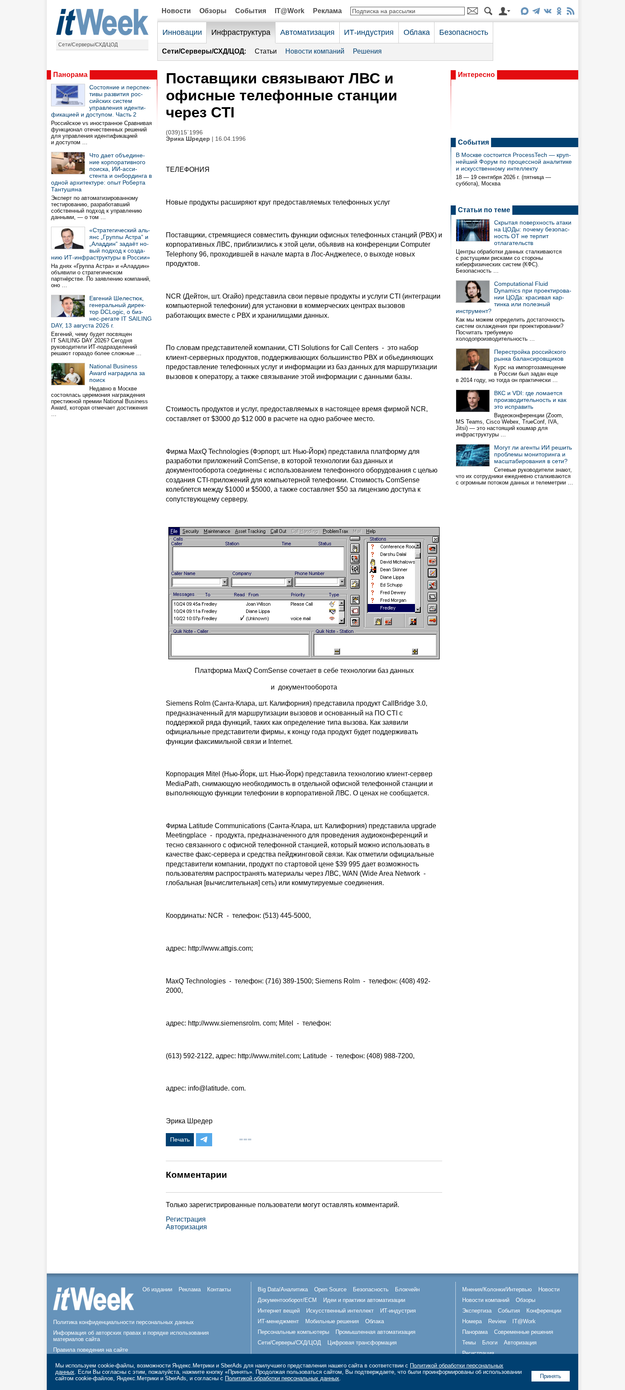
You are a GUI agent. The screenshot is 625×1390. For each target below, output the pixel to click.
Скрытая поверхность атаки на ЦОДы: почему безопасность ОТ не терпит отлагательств (532, 232)
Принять (550, 1376)
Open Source (330, 1289)
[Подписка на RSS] (570, 12)
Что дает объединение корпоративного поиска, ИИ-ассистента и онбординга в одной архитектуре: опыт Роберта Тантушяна (101, 172)
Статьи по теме (484, 210)
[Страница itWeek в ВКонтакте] (547, 12)
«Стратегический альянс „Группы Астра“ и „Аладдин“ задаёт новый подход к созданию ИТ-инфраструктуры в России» (100, 244)
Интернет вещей (279, 1310)
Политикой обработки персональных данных (282, 1378)
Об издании (157, 1289)
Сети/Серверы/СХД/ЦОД (88, 45)
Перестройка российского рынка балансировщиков (530, 355)
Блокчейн (407, 1289)
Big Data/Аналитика (283, 1289)
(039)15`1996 (184, 132)
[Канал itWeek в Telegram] (536, 12)
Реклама (327, 10)
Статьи (266, 51)
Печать (180, 1139)
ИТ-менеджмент (278, 1321)
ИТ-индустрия (369, 32)
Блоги (489, 1342)
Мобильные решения (332, 1321)
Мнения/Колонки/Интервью (497, 1289)
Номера (472, 1321)
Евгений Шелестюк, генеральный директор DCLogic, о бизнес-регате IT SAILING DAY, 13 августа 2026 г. (101, 312)
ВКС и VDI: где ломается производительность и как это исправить (530, 400)
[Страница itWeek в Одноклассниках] (559, 12)
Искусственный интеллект (340, 1310)
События (250, 10)
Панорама (70, 74)
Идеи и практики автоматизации (364, 1300)
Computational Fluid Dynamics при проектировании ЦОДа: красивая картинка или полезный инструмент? (513, 297)
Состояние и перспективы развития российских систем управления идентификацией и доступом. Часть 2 (101, 101)
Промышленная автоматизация (375, 1332)
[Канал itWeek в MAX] (524, 12)
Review (497, 1321)
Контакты (219, 1289)
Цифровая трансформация (362, 1342)
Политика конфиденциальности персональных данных (123, 1322)
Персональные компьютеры (293, 1332)
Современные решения (523, 1332)
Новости (176, 10)
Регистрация (186, 1219)
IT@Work (289, 10)
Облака (416, 32)
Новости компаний (314, 51)
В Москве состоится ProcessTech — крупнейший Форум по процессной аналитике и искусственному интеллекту (514, 161)
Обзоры (213, 10)
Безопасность (463, 32)
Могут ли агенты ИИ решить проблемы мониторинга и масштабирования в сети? (533, 454)
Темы (469, 1342)
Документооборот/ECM (287, 1300)
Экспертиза (476, 1310)
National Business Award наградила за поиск (117, 373)
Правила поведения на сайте (90, 1350)
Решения (367, 51)
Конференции (543, 1310)
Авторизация (186, 1226)
